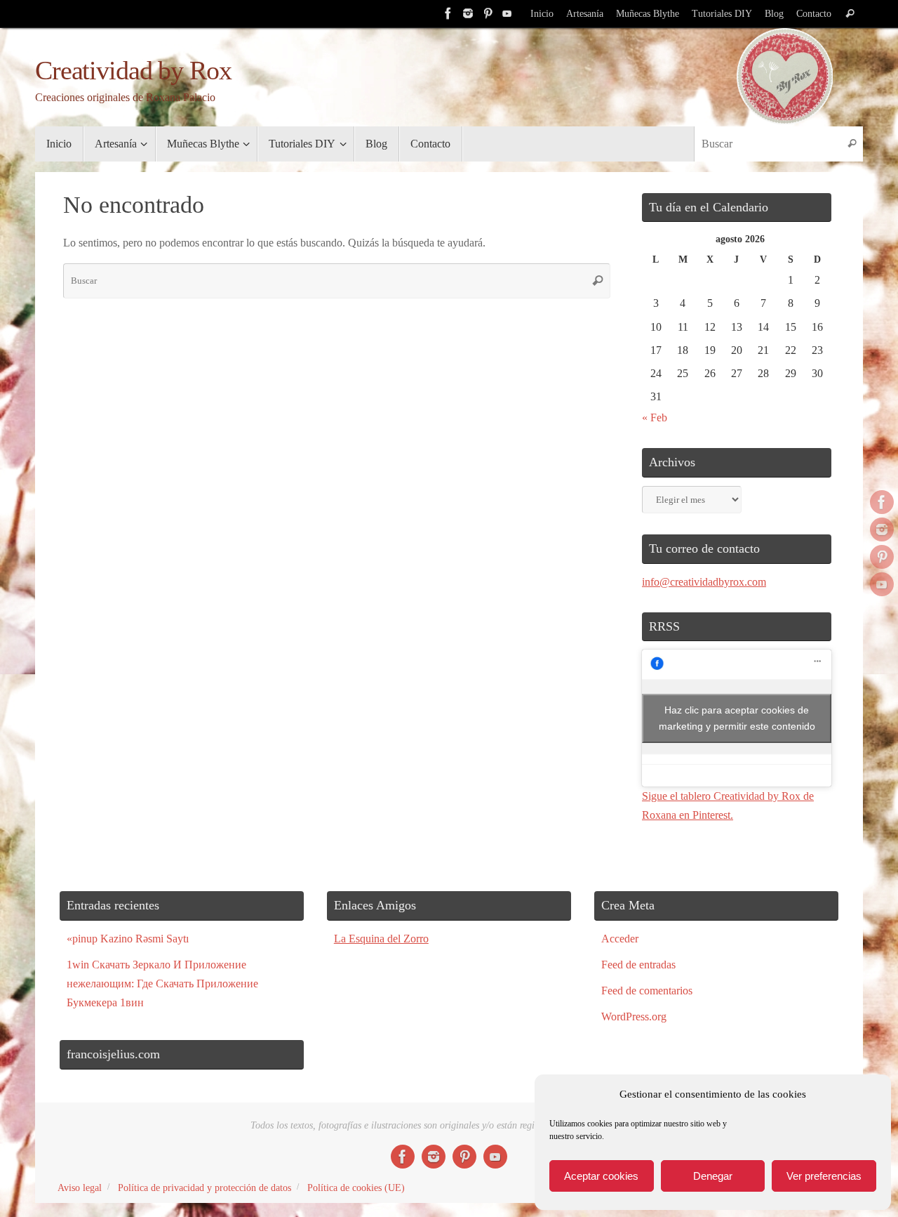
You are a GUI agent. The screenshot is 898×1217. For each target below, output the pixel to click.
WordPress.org (633, 1016)
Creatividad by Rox (133, 70)
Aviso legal (80, 1187)
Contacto (813, 13)
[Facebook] (448, 13)
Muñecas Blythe (647, 13)
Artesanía (584, 13)
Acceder (619, 939)
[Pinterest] (487, 13)
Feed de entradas (638, 965)
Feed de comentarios (646, 990)
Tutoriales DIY (722, 13)
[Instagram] (468, 13)
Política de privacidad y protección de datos (204, 1187)
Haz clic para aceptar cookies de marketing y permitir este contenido (737, 718)
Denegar (712, 1176)
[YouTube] (507, 13)
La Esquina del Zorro (381, 939)
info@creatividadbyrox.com (704, 582)
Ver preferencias (824, 1176)
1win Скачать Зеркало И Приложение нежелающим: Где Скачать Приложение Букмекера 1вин (162, 983)
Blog (774, 13)
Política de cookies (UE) (356, 1187)
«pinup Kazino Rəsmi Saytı (128, 939)
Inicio (542, 13)
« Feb (654, 417)
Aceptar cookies (601, 1176)
